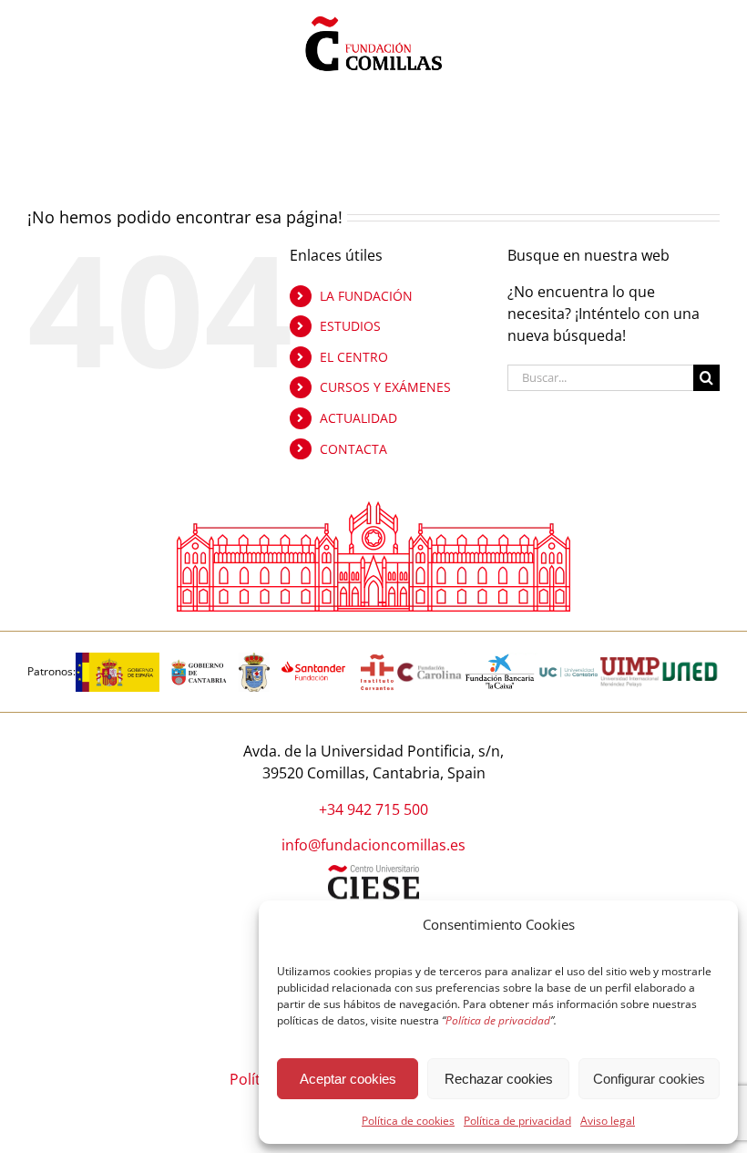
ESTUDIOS (350, 326)
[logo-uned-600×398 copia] (690, 660)
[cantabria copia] (199, 660)
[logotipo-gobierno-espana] (117, 660)
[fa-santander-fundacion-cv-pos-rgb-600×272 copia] (313, 660)
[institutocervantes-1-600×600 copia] (377, 660)
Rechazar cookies (499, 1078)
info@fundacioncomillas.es (373, 845)
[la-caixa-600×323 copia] (500, 660)
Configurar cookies (649, 1078)
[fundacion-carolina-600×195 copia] (430, 669)
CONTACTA (353, 449)
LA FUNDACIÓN (366, 295)
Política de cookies (408, 1120)
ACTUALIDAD (358, 418)
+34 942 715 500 (373, 809)
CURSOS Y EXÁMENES (385, 387)
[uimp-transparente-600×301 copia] (630, 664)
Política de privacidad (517, 1120)
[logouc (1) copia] (568, 660)
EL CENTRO (354, 356)
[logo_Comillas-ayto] (254, 660)
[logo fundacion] (373, 16)
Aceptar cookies (348, 1078)
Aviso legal (607, 1120)
